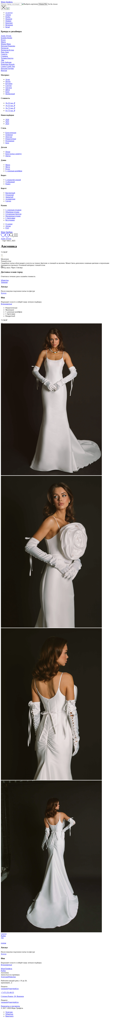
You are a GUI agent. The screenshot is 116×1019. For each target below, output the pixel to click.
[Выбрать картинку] (8, 8)
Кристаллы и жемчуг (13, 154)
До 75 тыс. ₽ (10, 108)
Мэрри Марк (6, 44)
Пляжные (9, 135)
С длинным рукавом (13, 210)
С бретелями (10, 218)
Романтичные (10, 139)
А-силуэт (9, 13)
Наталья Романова (8, 46)
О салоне (8, 224)
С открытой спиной (13, 180)
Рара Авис (5, 52)
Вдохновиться (6, 304)
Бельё (7, 27)
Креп (7, 92)
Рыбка (7, 17)
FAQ (7, 228)
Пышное (8, 19)
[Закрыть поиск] (3, 7)
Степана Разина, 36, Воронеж (12, 996)
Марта (3, 42)
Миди (7, 167)
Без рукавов (10, 220)
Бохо (7, 143)
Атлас (7, 79)
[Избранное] (3, 237)
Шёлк (7, 90)
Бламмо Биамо (6, 38)
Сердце (8, 201)
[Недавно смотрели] (7, 237)
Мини (7, 165)
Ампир (8, 15)
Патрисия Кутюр (7, 50)
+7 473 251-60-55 (7, 992)
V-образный (10, 182)
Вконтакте (9, 1016)
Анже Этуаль (6, 36)
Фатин (8, 81)
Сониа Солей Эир (8, 66)
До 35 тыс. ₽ (10, 103)
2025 (7, 122)
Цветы (8, 156)
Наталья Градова (7, 68)
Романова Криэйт (8, 64)
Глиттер (8, 86)
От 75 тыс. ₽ (10, 111)
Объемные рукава (12, 212)
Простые (8, 137)
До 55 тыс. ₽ (10, 106)
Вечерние (9, 25)
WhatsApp (5, 280)
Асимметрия (10, 199)
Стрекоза (4, 56)
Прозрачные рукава (13, 216)
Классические (10, 133)
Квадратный (10, 193)
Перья (7, 152)
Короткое (9, 23)
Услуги (3, 293)
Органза (8, 88)
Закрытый (9, 197)
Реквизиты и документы (10, 1006)
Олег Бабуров (6, 62)
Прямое (8, 21)
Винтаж (4, 70)
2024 (7, 124)
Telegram (4, 282)
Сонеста (4, 54)
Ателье (8, 226)
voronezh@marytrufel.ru (10, 989)
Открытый (9, 195)
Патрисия (4, 48)
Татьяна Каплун (7, 58)
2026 (7, 120)
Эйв (2, 60)
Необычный (10, 94)
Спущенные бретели (13, 214)
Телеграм (9, 1012)
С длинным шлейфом (13, 171)
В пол (7, 169)
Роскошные (9, 141)
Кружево (8, 84)
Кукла (3, 40)
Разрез (7, 184)
